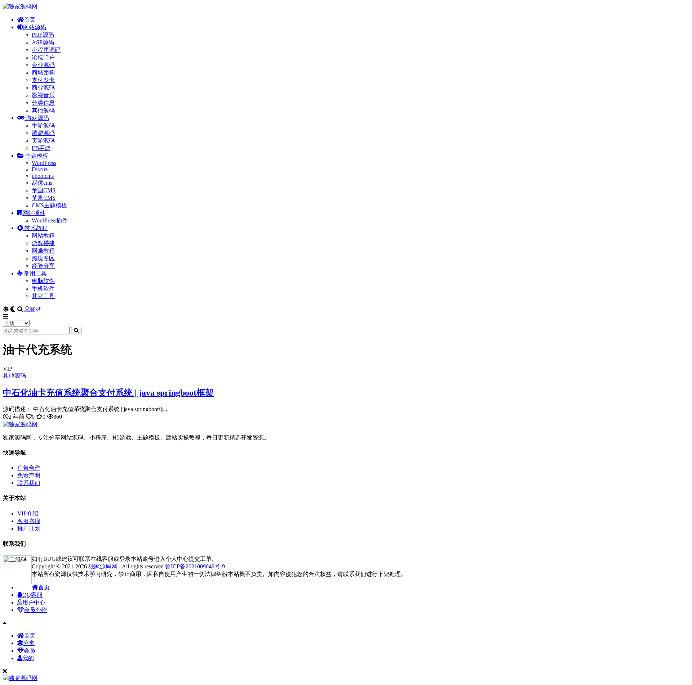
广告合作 (28, 468)
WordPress (44, 163)
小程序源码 (46, 50)
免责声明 (28, 475)
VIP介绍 (27, 513)
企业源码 (43, 65)
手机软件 (43, 288)
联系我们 (28, 483)
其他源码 (43, 110)
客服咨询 (28, 521)
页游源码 (43, 141)
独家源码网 (102, 566)
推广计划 (28, 529)
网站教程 (43, 236)
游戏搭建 (43, 243)
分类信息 (43, 103)
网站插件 (33, 213)
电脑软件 (43, 281)
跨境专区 (43, 258)
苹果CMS (44, 198)
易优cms (42, 183)
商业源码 (43, 88)
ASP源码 (43, 42)
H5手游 (41, 148)
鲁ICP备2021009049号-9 (195, 566)
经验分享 (43, 266)
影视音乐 (43, 95)
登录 (35, 309)
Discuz (40, 169)
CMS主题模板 (49, 205)
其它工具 (43, 296)
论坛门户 (43, 57)
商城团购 (43, 72)
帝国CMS (44, 190)
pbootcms (43, 176)
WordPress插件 (50, 220)
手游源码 (43, 125)
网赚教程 (43, 251)
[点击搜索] (76, 330)
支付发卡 (43, 80)
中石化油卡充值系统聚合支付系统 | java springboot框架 (108, 392)
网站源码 (34, 27)
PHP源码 (43, 35)
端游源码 (43, 133)
